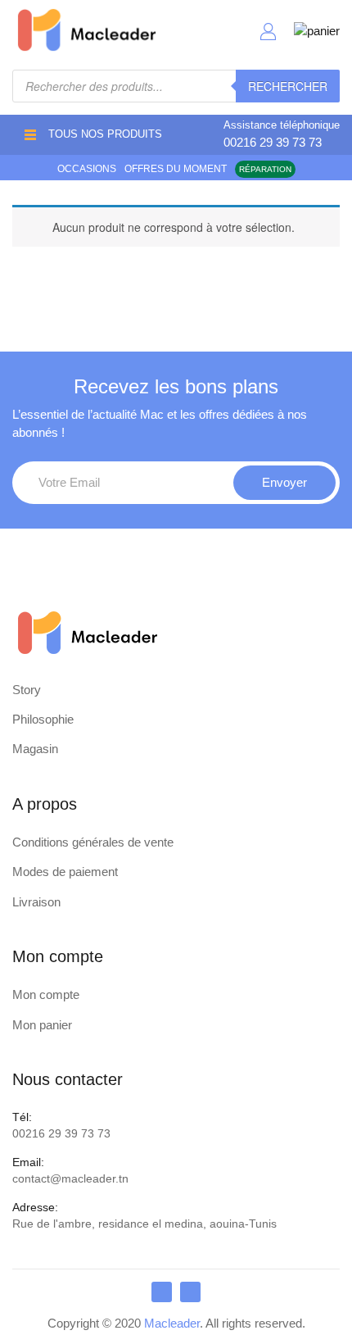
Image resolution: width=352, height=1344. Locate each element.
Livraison (36, 902)
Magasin (35, 749)
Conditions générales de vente (93, 842)
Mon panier (42, 1025)
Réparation (265, 169)
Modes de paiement (65, 872)
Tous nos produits (105, 134)
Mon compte (45, 994)
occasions (86, 169)
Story (26, 690)
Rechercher (287, 86)
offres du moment (175, 169)
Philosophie (43, 719)
